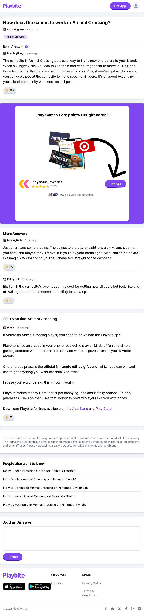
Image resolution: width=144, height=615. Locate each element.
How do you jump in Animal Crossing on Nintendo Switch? (45, 505)
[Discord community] (112, 608)
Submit (13, 557)
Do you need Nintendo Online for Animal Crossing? (39, 471)
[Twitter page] (119, 608)
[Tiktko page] (126, 608)
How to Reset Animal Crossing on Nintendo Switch (39, 496)
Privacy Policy (91, 583)
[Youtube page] (139, 608)
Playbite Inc (20, 608)
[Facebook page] (105, 608)
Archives (57, 583)
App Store (80, 409)
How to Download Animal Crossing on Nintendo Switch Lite (45, 488)
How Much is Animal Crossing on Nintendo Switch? (40, 479)
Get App (120, 6)
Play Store (104, 409)
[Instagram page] (132, 608)
